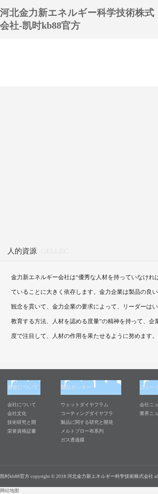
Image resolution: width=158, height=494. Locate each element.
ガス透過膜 (73, 440)
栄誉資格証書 (21, 431)
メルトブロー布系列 (82, 431)
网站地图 (9, 490)
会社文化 (16, 413)
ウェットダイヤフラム (84, 404)
